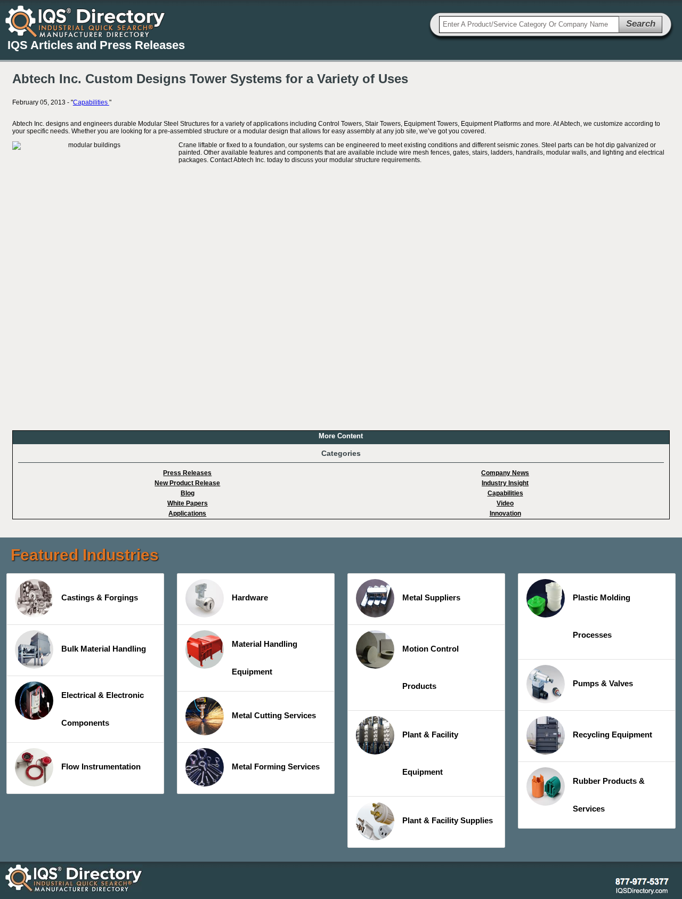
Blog (187, 493)
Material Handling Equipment (264, 657)
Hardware (250, 597)
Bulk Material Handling (103, 648)
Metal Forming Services (276, 766)
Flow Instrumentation (101, 766)
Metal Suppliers (431, 597)
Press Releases (187, 473)
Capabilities (91, 102)
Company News (505, 473)
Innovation (505, 513)
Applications (187, 513)
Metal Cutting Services (274, 715)
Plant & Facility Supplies (447, 820)
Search (640, 24)
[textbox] (529, 24)
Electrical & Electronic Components (102, 709)
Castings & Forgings (99, 597)
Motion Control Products (430, 667)
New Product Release (187, 483)
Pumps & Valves (603, 683)
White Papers (187, 503)
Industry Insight (505, 483)
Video (505, 503)
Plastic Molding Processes (601, 616)
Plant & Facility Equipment (430, 753)
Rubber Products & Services (609, 794)
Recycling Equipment (612, 734)
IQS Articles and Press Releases (96, 45)
